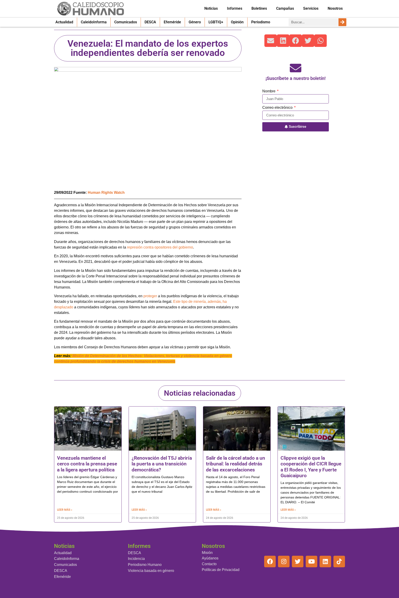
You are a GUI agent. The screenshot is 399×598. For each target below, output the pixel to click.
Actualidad (64, 22)
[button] (270, 40)
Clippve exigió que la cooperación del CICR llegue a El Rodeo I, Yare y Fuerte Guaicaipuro (311, 466)
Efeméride (172, 22)
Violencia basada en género (151, 571)
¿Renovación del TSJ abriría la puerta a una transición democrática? (162, 463)
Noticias (211, 8)
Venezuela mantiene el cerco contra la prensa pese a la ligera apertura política (87, 463)
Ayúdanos (210, 558)
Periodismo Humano (145, 565)
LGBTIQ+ (216, 22)
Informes (234, 8)
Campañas (285, 8)
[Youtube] (311, 561)
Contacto (209, 564)
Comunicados (125, 22)
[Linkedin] (325, 561)
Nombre (269, 91)
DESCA (150, 22)
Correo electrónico (277, 107)
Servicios (310, 8)
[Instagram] (284, 561)
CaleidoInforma (94, 22)
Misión (207, 553)
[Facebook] (270, 561)
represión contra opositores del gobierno (160, 247)
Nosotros (335, 8)
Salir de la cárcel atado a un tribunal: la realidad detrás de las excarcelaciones (235, 463)
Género (195, 22)
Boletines (259, 8)
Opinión (237, 22)
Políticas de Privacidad (220, 570)
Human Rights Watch (106, 192)
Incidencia (136, 559)
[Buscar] (342, 22)
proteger (150, 296)
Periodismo (260, 22)
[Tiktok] (339, 561)
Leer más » (64, 509)
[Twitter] (297, 561)
